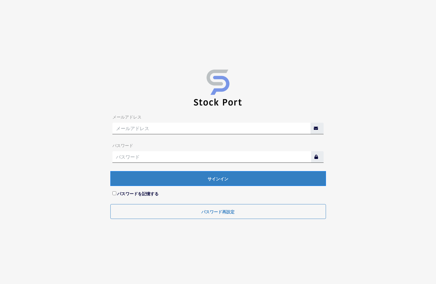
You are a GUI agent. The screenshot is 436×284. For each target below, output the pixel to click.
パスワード (122, 145)
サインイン (218, 179)
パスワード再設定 (218, 211)
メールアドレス (126, 117)
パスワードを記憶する (138, 193)
